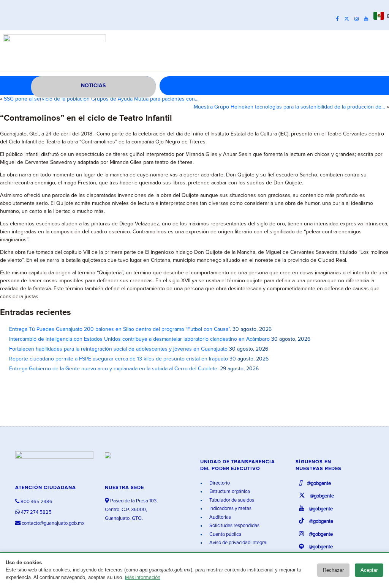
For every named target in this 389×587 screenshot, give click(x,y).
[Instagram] (358, 19)
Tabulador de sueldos (231, 500)
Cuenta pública (224, 534)
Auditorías (219, 517)
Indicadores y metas (229, 508)
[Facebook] (339, 19)
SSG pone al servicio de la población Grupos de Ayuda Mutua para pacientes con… (101, 99)
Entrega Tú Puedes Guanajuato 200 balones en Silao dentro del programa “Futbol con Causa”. (120, 329)
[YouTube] (368, 19)
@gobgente (318, 483)
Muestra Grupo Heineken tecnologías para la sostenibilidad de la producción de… (289, 107)
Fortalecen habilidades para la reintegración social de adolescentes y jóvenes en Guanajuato (118, 349)
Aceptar (369, 570)
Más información (142, 577)
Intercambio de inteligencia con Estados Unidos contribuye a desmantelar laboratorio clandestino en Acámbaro (139, 339)
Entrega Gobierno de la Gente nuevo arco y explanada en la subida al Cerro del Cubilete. (113, 368)
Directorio (219, 483)
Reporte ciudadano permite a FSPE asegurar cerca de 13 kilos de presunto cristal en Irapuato (118, 359)
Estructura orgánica (229, 491)
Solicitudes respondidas (233, 525)
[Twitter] (348, 19)
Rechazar (333, 570)
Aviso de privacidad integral (237, 542)
